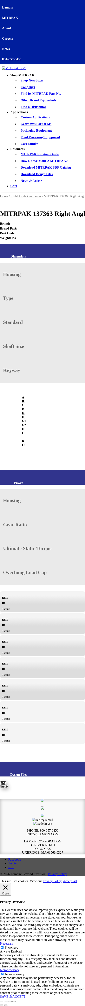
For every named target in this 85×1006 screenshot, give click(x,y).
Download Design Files (37, 174)
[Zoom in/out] (1, 1001)
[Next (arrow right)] (5, 1005)
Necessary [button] (6, 943)
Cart (13, 186)
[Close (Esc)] (14, 1001)
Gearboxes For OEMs (36, 124)
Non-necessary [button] (9, 970)
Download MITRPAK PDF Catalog (46, 167)
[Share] (10, 1001)
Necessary (11, 947)
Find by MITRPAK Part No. (41, 93)
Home (4, 196)
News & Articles (32, 180)
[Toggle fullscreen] (5, 1001)
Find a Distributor (33, 107)
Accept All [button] (70, 881)
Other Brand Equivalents (38, 100)
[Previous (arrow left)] (1, 1005)
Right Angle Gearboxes (26, 196)
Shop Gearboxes (32, 80)
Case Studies (29, 144)
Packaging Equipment (36, 130)
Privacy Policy (57, 874)
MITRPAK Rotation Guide (40, 154)
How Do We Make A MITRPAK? (44, 161)
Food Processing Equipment (40, 137)
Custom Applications (35, 117)
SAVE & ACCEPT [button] (12, 996)
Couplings (28, 87)
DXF (3, 783)
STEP (4, 786)
